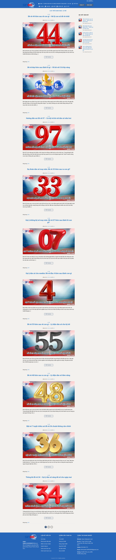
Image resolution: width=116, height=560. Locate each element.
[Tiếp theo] (52, 527)
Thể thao (76, 3)
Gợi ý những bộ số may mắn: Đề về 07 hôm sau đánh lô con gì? (88, 48)
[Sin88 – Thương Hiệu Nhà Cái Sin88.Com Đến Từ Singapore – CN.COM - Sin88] (29, 5)
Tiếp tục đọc (48, 57)
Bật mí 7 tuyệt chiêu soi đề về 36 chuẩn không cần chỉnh (49, 426)
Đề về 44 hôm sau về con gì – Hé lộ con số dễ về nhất (48, 16)
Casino (42, 6)
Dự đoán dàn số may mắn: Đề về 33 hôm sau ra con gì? (48, 169)
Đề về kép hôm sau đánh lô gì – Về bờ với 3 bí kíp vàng (48, 67)
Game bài (48, 6)
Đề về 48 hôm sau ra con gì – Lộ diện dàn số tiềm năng (48, 375)
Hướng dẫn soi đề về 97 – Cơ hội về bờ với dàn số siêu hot (48, 118)
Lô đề (54, 6)
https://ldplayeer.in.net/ (87, 539)
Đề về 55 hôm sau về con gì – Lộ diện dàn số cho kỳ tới (48, 324)
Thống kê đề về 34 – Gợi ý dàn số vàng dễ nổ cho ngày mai (49, 477)
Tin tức (67, 6)
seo (54, 20)
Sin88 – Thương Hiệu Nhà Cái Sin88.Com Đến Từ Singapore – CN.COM (55, 3)
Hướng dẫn (60, 6)
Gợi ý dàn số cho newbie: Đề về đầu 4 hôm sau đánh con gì (49, 273)
